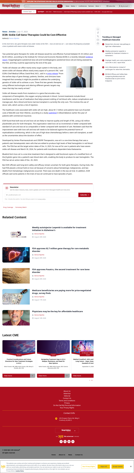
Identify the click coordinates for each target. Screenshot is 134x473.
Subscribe (83, 195)
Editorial (67, 396)
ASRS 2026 (97, 12)
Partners (91, 6)
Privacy (67, 403)
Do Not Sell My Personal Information (67, 405)
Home (54, 455)
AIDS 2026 (49, 12)
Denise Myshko (39, 234)
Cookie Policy (19, 471)
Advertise (67, 393)
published (53, 113)
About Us (67, 391)
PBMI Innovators (57, 12)
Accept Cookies (118, 466)
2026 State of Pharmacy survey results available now (78, 12)
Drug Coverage (8, 207)
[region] (67, 466)
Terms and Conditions (67, 401)
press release (52, 73)
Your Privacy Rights (67, 408)
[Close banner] (131, 2)
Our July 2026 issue (107, 12)
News (67, 6)
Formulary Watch (21, 207)
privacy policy (42, 199)
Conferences (83, 6)
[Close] (131, 466)
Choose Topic (27, 12)
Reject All (104, 466)
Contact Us (67, 398)
